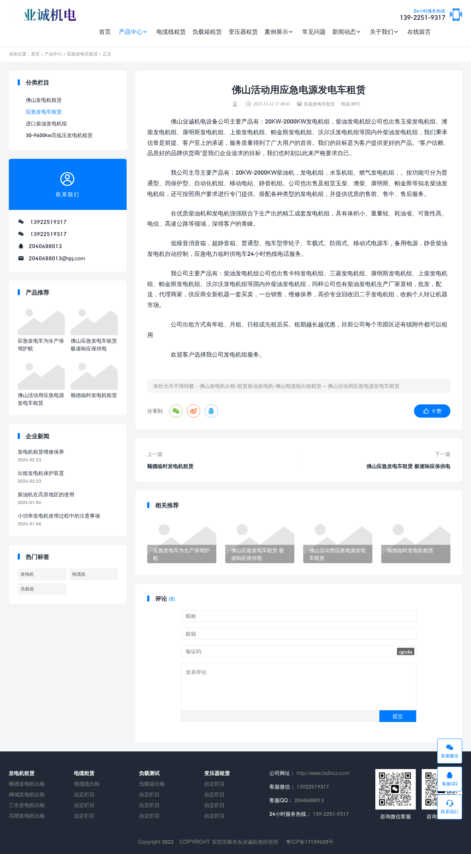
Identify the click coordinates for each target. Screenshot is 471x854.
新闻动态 (344, 31)
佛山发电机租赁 (44, 100)
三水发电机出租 (27, 805)
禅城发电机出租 (27, 794)
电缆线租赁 (171, 31)
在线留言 (419, 31)
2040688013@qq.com (57, 258)
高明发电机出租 (27, 815)
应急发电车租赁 (82, 54)
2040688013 (45, 246)
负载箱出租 (152, 783)
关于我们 (381, 31)
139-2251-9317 (422, 15)
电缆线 (78, 574)
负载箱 (27, 589)
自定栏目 (84, 794)
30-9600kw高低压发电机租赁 (59, 135)
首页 (105, 31)
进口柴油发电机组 (46, 123)
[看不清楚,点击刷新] (405, 651)
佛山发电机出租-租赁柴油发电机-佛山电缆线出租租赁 (260, 386)
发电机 (27, 574)
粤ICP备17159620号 (309, 842)
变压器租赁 (243, 31)
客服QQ (449, 783)
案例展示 (276, 31)
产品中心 (130, 31)
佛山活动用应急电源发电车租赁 (363, 386)
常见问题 (314, 31)
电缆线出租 (87, 783)
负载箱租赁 (207, 31)
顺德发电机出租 (27, 783)
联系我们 (449, 811)
